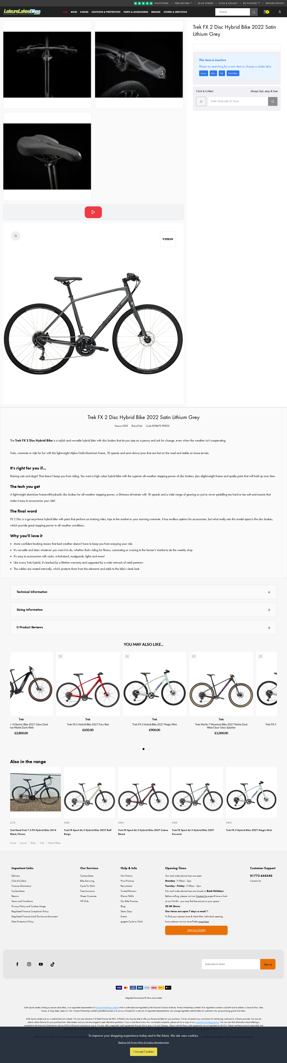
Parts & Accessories (136, 12)
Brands (155, 12)
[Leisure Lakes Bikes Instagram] (29, 964)
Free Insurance (87, 891)
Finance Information (21, 886)
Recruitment (126, 886)
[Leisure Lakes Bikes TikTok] (52, 964)
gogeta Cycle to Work (132, 921)
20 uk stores (205, 3)
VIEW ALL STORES (196, 930)
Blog (123, 906)
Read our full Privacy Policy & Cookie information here (143, 1042)
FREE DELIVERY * (183, 3)
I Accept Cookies (143, 1052)
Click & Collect (228, 3)
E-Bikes (84, 12)
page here (204, 921)
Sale (65, 12)
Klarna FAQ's (127, 896)
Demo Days (126, 911)
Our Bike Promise (129, 901)
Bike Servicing (87, 880)
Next (273, 802)
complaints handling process (207, 1022)
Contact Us (255, 880)
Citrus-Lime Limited (154, 997)
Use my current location (201, 101)
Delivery (16, 875)
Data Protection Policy (23, 921)
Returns (15, 896)
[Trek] (168, 239)
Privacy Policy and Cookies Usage (29, 906)
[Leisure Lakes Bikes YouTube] (41, 964)
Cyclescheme (18, 891)
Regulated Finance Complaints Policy (30, 911)
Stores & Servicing (175, 12)
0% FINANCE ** (251, 3)
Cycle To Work (87, 886)
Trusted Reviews (128, 891)
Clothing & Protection (106, 12)
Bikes (74, 12)
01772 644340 (261, 876)
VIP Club (84, 901)
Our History (126, 875)
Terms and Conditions (22, 901)
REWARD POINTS (275, 3)
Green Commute (88, 896)
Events (124, 916)
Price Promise (127, 880)
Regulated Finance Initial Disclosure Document (35, 916)
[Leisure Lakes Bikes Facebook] (17, 964)
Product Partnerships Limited (106, 1007)
